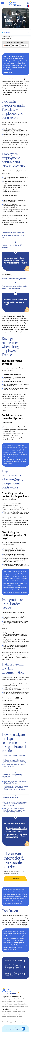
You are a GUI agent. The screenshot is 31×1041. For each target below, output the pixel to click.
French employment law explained (11, 1014)
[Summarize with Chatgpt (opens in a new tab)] (15, 45)
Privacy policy (10, 1022)
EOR (17, 698)
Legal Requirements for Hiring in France (12, 1001)
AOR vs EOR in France (13, 961)
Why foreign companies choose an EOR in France (15, 1006)
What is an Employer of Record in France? (14, 974)
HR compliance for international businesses (13, 1011)
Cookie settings (19, 1022)
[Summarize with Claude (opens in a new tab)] (7, 45)
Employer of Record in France (12, 92)
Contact (4, 1022)
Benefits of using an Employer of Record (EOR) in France (13, 967)
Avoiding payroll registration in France (12, 1016)
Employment (7, 640)
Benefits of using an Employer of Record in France (15, 1004)
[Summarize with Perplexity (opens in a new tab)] (24, 45)
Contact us (15, 879)
